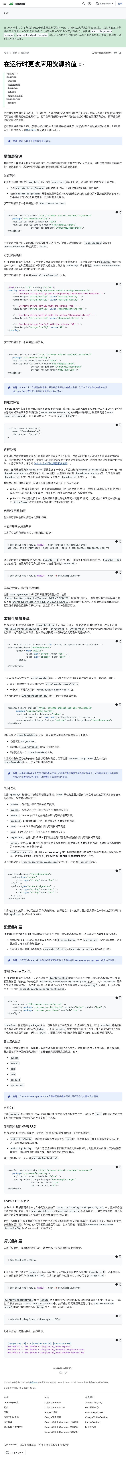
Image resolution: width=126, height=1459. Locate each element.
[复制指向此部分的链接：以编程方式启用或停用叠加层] (43, 588)
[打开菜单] (5, 3)
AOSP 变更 (15, 38)
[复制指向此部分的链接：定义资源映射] (25, 255)
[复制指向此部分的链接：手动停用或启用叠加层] (34, 526)
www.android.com (94, 1412)
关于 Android (10, 1444)
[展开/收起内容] (16, 74)
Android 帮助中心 (93, 1402)
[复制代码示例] (120, 212)
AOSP (6, 53)
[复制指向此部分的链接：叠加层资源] (25, 157)
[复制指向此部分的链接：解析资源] (19, 450)
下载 (6, 1412)
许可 (41, 1444)
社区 (22, 1444)
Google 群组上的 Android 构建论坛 (61, 1427)
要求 (6, 1407)
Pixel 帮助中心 (92, 1407)
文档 (6, 13)
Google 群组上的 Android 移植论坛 (61, 1432)
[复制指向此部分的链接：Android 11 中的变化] (32, 1201)
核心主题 (25, 53)
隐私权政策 (51, 1444)
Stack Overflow (92, 1422)
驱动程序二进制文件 (13, 1427)
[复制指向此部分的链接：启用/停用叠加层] (29, 511)
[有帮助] (115, 53)
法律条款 (31, 1444)
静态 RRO (31, 130)
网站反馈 (64, 1444)
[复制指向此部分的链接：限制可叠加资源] (33, 619)
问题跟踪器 (90, 1427)
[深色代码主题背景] (116, 212)
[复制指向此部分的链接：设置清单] (19, 176)
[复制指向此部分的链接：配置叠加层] (25, 927)
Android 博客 (50, 1412)
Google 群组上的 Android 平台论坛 (61, 1422)
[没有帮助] (120, 53)
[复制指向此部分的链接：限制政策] (19, 788)
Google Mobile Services (96, 1417)
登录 (120, 3)
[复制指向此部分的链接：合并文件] (18, 1108)
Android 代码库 (11, 1402)
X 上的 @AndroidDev (54, 1407)
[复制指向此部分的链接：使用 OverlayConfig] (34, 972)
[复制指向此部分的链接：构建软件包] (22, 402)
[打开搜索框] (84, 4)
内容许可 (34, 1382)
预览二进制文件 (11, 1417)
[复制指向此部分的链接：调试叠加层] (25, 1241)
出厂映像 (8, 1422)
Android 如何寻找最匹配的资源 (50, 463)
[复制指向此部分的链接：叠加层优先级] (23, 1042)
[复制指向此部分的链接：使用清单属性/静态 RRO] (39, 1127)
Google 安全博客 (52, 1417)
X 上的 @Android (52, 1402)
